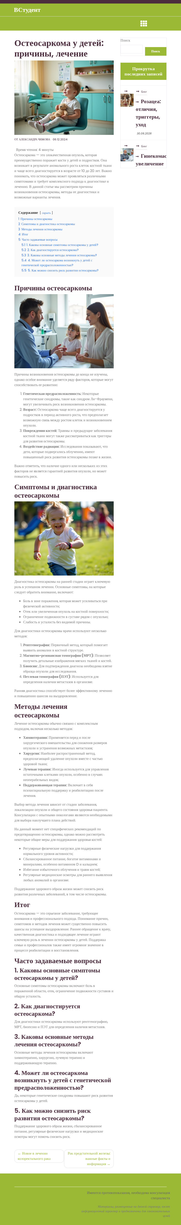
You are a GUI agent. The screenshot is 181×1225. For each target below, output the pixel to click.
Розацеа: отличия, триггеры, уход (148, 107)
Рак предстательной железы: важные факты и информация (89, 1158)
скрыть (46, 213)
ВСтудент (27, 10)
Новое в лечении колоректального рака (34, 1156)
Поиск (125, 40)
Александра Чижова (34, 139)
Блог (144, 86)
